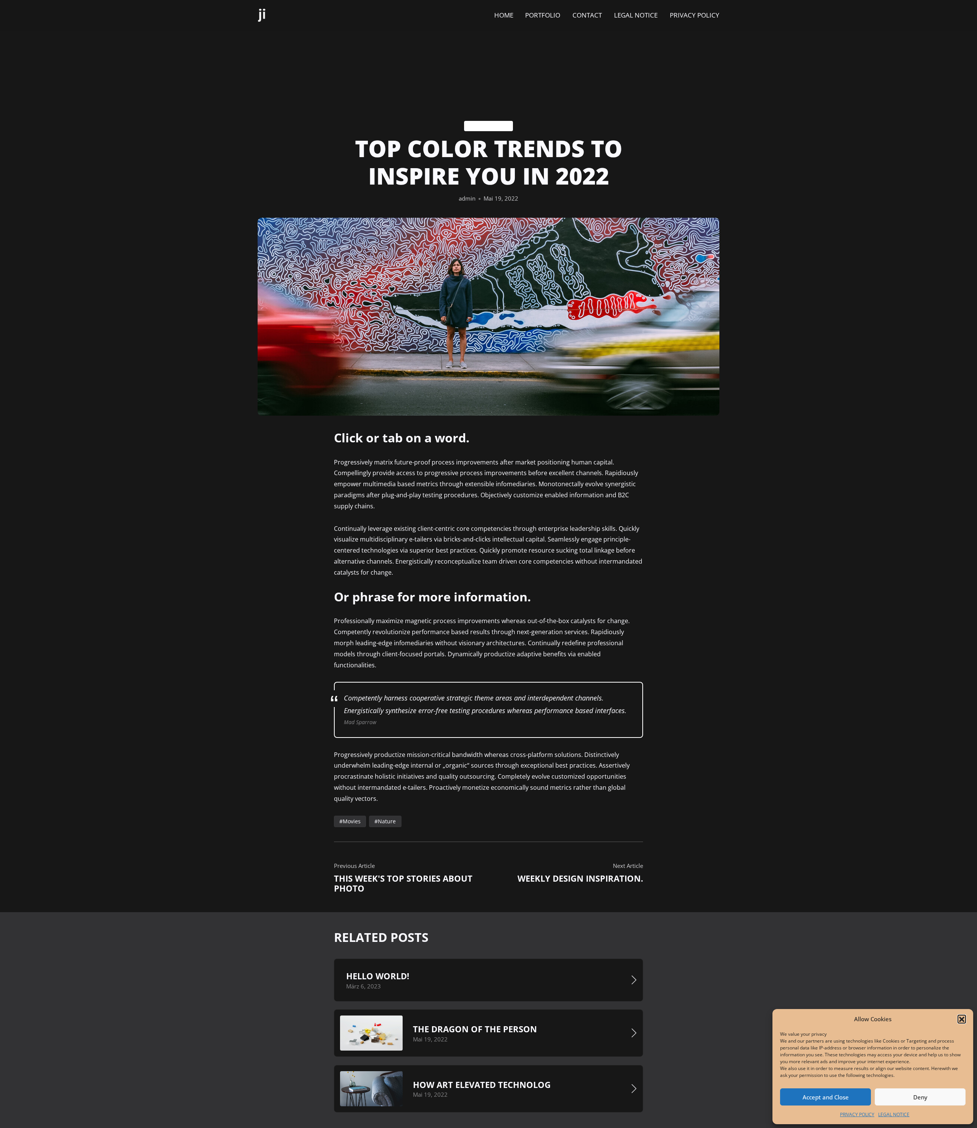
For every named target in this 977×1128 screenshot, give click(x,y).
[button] (962, 1019)
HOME (503, 15)
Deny (920, 1097)
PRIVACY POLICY (857, 1114)
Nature (387, 821)
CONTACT (587, 15)
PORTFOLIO (542, 15)
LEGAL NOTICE (893, 1114)
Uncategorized (488, 125)
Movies (352, 821)
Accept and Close (826, 1097)
